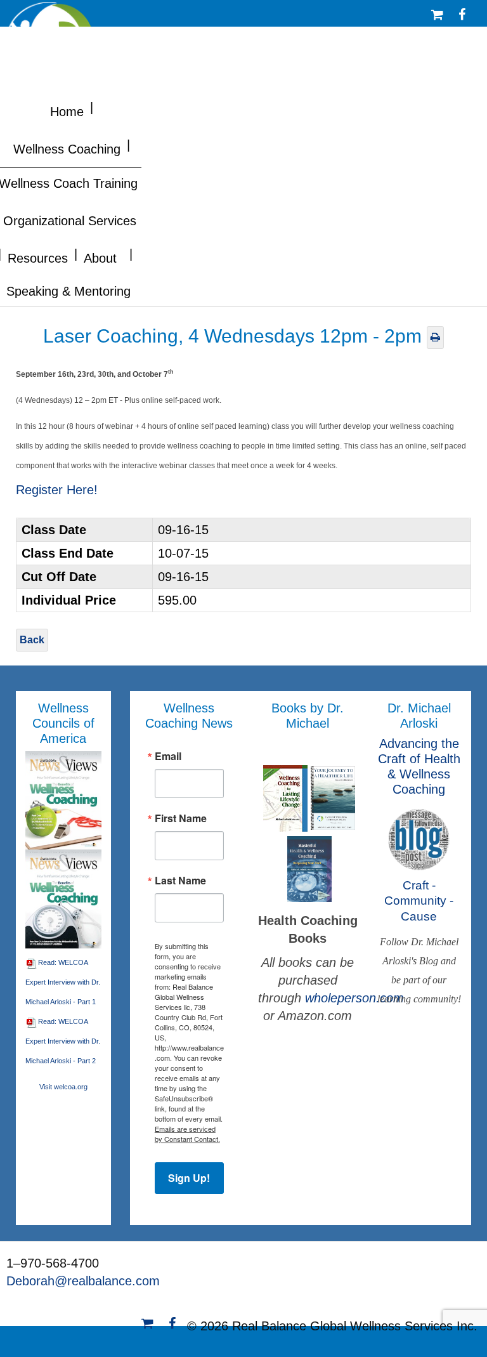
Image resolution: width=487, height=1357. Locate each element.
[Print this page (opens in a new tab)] (435, 337)
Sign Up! (189, 1177)
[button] (91, 106)
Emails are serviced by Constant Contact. (187, 1134)
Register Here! (57, 490)
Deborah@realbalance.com (83, 1281)
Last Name (180, 880)
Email (168, 756)
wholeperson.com (354, 998)
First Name (181, 818)
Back (32, 639)
